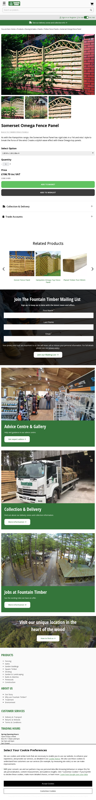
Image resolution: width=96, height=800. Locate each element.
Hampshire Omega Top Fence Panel (48, 281)
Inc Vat (92, 17)
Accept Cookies (48, 784)
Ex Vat (80, 17)
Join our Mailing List (47, 354)
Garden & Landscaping (14, 674)
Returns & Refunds (12, 720)
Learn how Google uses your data (74, 774)
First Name (48, 310)
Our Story (9, 694)
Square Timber (11, 669)
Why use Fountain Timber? (15, 697)
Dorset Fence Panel (22, 280)
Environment (10, 702)
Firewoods (9, 679)
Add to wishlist (48, 192)
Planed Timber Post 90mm (74, 280)
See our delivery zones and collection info (49, 23)
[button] (93, 64)
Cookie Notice (54, 758)
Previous (3, 268)
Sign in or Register (68, 17)
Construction (10, 682)
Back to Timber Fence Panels (15, 132)
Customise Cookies (48, 791)
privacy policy (54, 348)
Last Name (49, 322)
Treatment (9, 700)
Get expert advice (16, 439)
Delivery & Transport (13, 717)
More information (16, 522)
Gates (7, 664)
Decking (8, 671)
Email (49, 333)
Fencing (8, 661)
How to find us (47, 638)
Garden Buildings (12, 666)
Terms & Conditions (13, 722)
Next (92, 268)
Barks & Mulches (12, 677)
